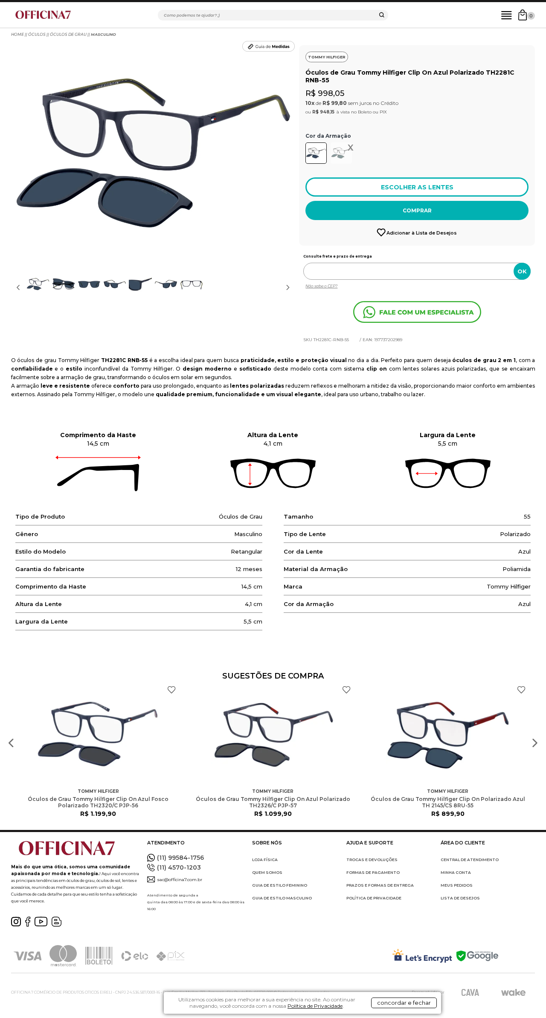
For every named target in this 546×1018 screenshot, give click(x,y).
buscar (381, 16)
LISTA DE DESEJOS (460, 898)
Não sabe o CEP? (321, 286)
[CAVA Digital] (470, 992)
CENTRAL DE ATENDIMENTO (470, 859)
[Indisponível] (342, 155)
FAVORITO (171, 689)
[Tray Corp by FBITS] (513, 992)
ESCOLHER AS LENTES (417, 187)
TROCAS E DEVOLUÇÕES (372, 859)
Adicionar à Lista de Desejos (421, 233)
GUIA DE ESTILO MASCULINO (282, 898)
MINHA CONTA (456, 872)
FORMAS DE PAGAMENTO (373, 872)
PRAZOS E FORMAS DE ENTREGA (380, 885)
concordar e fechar (404, 1002)
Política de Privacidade (315, 1006)
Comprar (417, 210)
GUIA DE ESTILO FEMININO (279, 885)
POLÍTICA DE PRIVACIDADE (373, 898)
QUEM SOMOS (267, 872)
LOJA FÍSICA (265, 859)
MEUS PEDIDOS (457, 885)
